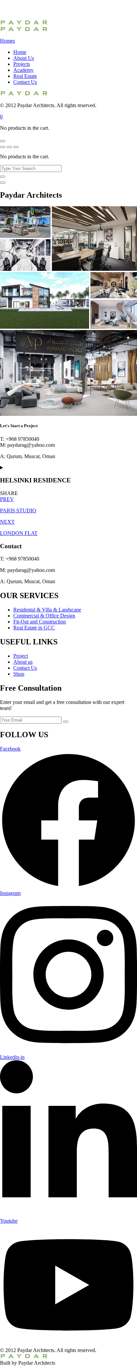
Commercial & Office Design (44, 615)
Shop (18, 674)
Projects (21, 64)
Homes (7, 41)
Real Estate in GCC (34, 627)
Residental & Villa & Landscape (47, 609)
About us (23, 662)
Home (19, 52)
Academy (23, 70)
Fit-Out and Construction (39, 621)
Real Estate (25, 76)
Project (20, 656)
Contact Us (25, 82)
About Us (23, 58)
